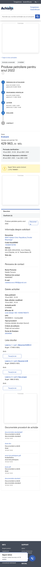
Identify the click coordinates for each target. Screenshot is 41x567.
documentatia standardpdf (13, 432)
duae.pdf (8, 467)
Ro (36, 2)
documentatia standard (12, 478)
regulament (5, 551)
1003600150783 (10, 245)
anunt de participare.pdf (13, 455)
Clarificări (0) (7, 215)
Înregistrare (18, 2)
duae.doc (8, 443)
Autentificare (27, 2)
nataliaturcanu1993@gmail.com (16, 282)
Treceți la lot (12, 356)
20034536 (8, 333)
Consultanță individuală (9, 563)
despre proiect (6, 548)
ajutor (23, 548)
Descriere (6, 211)
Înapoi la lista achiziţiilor (9, 58)
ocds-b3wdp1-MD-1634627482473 (17, 313)
